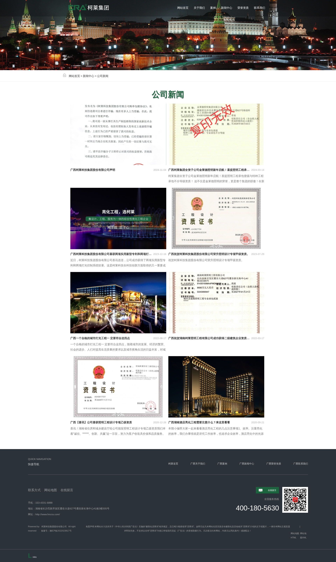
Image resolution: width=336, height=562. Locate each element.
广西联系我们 (300, 463)
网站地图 (50, 490)
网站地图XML (303, 535)
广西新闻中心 (246, 463)
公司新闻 (102, 76)
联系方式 (34, 490)
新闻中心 (88, 76)
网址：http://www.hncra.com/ (44, 514)
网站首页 (74, 76)
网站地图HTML (295, 535)
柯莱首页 (173, 463)
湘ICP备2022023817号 (61, 531)
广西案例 (222, 463)
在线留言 (67, 490)
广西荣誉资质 (273, 463)
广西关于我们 (197, 463)
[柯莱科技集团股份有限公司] (97, 8)
